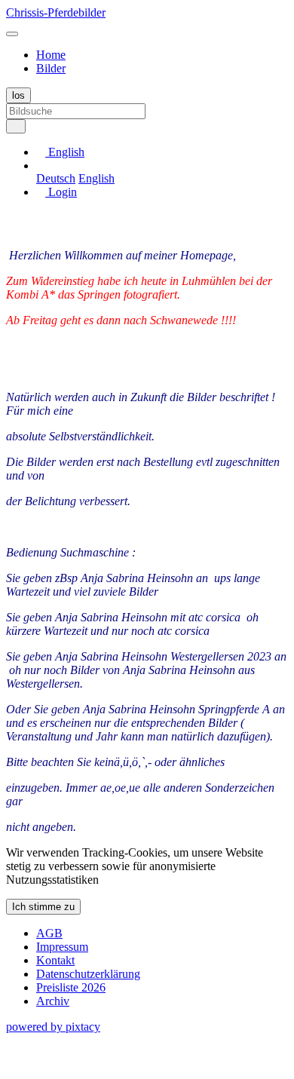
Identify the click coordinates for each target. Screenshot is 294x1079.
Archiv (52, 1001)
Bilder (51, 68)
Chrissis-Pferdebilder (56, 12)
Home (51, 54)
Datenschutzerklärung (88, 973)
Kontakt (55, 960)
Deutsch (55, 178)
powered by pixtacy (53, 1026)
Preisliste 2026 (71, 987)
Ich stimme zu (43, 906)
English (96, 178)
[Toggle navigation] (12, 34)
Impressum (62, 946)
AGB (49, 933)
